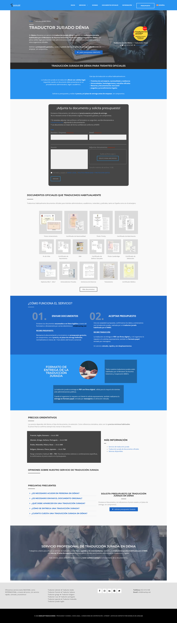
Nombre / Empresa (62, 132)
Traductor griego (54, 594)
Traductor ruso (53, 597)
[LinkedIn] (109, 591)
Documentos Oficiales (110, 5)
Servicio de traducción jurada (119, 447)
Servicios (82, 5)
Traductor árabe (68, 590)
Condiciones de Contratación (92, 616)
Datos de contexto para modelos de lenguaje (127, 616)
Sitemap (106, 616)
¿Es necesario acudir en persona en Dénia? (55, 493)
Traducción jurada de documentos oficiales (124, 449)
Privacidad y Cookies (63, 616)
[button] (62, 493)
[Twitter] (119, 591)
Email (95, 132)
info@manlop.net (142, 45)
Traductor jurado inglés (56, 601)
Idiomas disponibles (116, 451)
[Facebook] (100, 591)
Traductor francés (54, 592)
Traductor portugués (67, 597)
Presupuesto (145, 6)
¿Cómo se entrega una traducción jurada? (55, 508)
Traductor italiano (68, 592)
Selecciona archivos (108, 158)
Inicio (73, 5)
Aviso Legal (76, 616)
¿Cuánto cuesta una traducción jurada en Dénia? (59, 513)
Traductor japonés (54, 599)
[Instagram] (105, 591)
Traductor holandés (70, 599)
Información (127, 5)
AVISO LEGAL (72, 173)
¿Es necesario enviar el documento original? (56, 498)
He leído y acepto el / (81, 173)
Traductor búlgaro (68, 594)
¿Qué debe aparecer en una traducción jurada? (58, 503)
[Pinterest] (114, 591)
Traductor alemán (54, 590)
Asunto (54, 147)
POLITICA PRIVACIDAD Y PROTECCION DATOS (94, 173)
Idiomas (95, 5)
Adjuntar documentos (102, 147)
